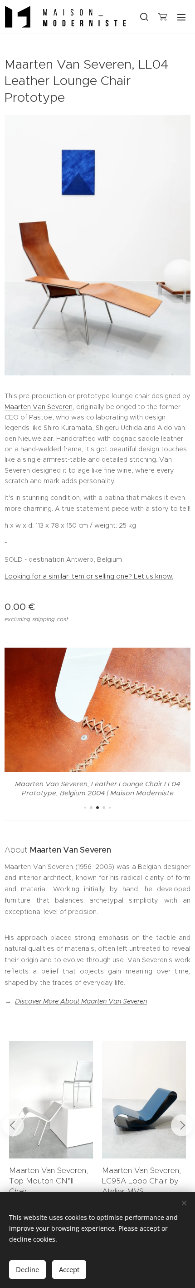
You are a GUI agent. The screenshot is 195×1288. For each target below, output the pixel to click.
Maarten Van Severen (39, 407)
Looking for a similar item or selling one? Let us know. (89, 576)
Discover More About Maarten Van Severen (81, 1001)
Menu (181, 17)
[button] (144, 16)
